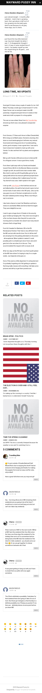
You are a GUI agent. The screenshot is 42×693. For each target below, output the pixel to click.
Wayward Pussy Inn (21, 2)
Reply (36, 479)
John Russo (15, 185)
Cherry (12, 522)
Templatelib (31, 689)
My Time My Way (31, 120)
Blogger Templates (21, 689)
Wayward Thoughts (25, 96)
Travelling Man (14, 455)
